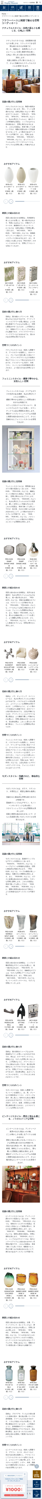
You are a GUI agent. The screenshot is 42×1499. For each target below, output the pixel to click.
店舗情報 (37, 9)
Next (11, 201)
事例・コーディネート (21, 9)
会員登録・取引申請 (37, 1475)
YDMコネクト (12, 9)
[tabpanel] (9, 181)
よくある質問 (36, 1495)
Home (4, 14)
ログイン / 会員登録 (29, 2)
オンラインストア (4, 9)
